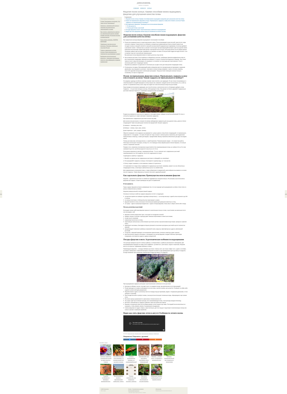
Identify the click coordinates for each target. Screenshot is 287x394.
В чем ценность (131, 26)
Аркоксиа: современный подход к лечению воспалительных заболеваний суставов (110, 27)
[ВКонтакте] (129, 339)
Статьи (149, 8)
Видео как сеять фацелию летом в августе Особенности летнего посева (146, 31)
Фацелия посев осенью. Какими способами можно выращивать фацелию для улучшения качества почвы (155, 19)
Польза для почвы (131, 333)
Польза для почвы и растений (135, 28)
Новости (143, 8)
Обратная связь (158, 389)
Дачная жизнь (143, 3)
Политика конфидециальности (133, 390)
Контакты (130, 389)
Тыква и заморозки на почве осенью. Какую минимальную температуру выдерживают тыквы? (110, 52)
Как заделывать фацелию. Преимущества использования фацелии (144, 24)
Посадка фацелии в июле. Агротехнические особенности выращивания (146, 29)
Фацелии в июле (138, 333)
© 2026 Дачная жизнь (105, 389)
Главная (136, 8)
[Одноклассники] (155, 339)
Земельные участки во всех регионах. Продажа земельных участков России (109, 46)
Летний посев (156, 333)
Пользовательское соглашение (138, 389)
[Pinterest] (142, 339)
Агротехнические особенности (147, 333)
